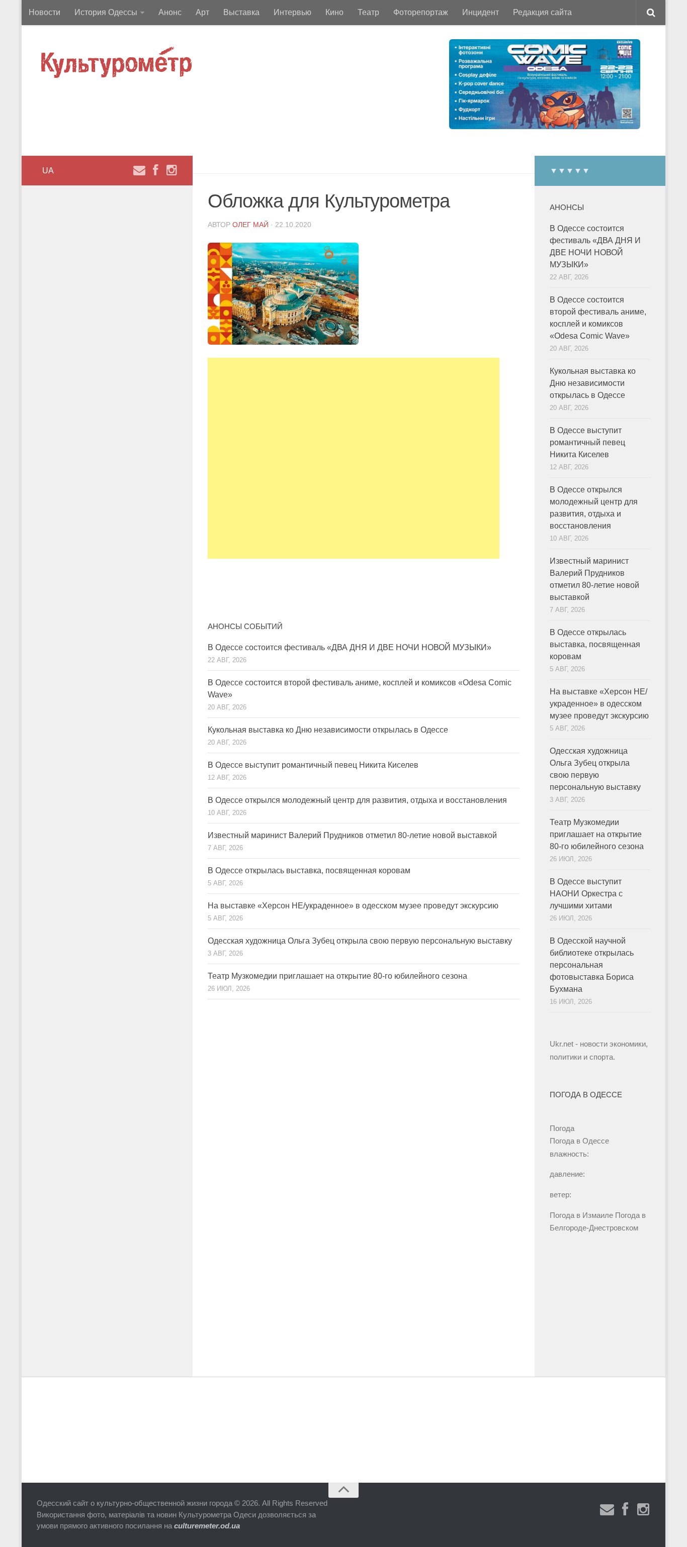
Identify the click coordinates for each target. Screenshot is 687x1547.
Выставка (241, 12)
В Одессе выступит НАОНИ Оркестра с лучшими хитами (586, 893)
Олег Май (250, 225)
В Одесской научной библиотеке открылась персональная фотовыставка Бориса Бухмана (592, 965)
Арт (202, 12)
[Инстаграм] (171, 170)
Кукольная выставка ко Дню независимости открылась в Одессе (328, 730)
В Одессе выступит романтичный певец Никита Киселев (313, 765)
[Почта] (139, 170)
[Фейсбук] (155, 170)
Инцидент (480, 12)
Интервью (292, 12)
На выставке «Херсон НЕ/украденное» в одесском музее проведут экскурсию (353, 905)
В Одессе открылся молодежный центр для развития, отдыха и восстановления (357, 800)
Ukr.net (561, 1044)
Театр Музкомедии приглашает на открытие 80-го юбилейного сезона (337, 976)
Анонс (170, 12)
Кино (334, 12)
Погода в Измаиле (581, 1215)
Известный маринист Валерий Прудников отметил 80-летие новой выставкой (352, 835)
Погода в (579, 1141)
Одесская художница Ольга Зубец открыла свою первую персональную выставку (360, 941)
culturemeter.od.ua (207, 1525)
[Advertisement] (353, 458)
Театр (368, 12)
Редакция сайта (542, 12)
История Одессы (105, 12)
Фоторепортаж (420, 12)
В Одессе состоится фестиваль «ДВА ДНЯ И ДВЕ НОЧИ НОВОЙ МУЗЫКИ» (349, 647)
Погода (562, 1128)
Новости (44, 12)
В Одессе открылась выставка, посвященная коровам (309, 870)
